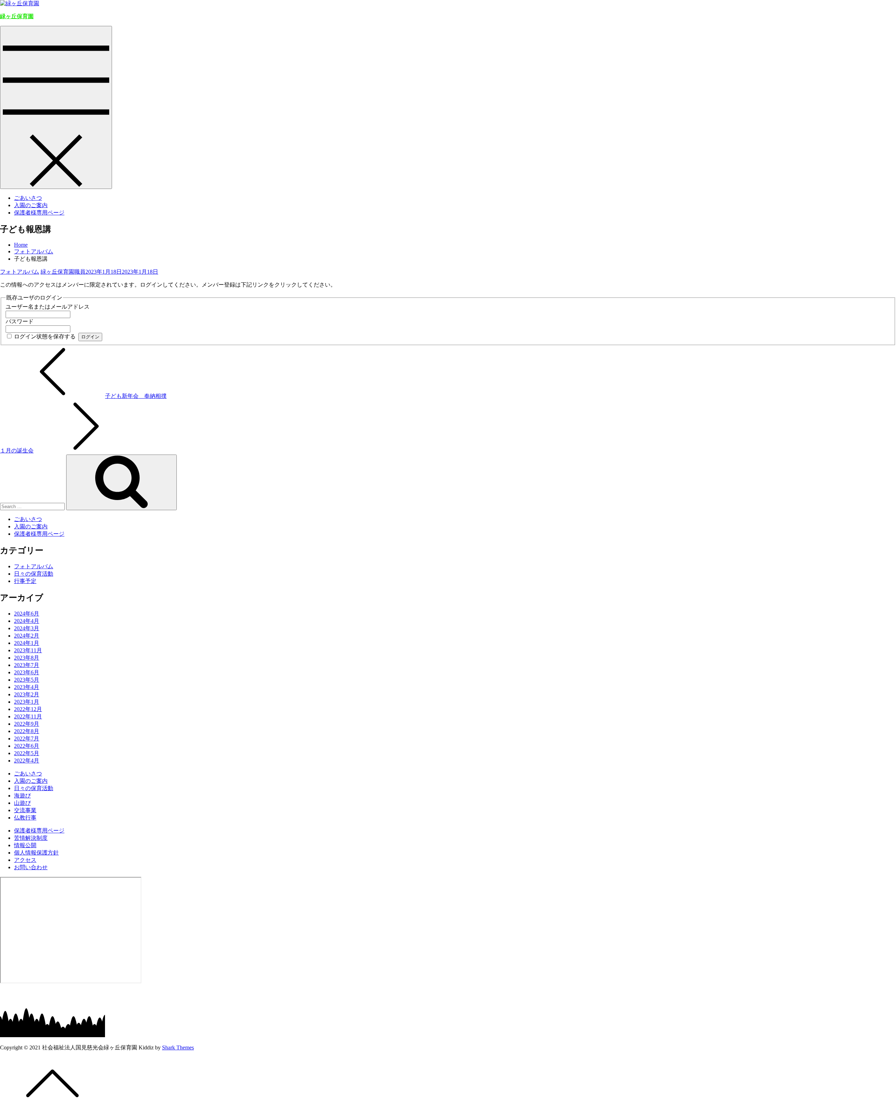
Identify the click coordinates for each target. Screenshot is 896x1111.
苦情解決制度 (31, 838)
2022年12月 (28, 709)
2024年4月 (26, 621)
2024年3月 (26, 628)
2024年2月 (26, 636)
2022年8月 (26, 731)
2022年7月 (26, 738)
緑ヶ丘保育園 (17, 16)
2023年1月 (26, 702)
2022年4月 (26, 761)
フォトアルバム (19, 272)
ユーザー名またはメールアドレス (48, 307)
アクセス (25, 860)
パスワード (20, 321)
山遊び (22, 803)
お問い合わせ (31, 867)
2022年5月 (26, 753)
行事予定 (25, 581)
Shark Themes (178, 1047)
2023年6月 (26, 672)
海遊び (22, 796)
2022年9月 (26, 724)
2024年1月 (26, 643)
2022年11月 (28, 716)
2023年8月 (26, 658)
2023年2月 (26, 694)
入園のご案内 (31, 205)
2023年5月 (26, 680)
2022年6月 (26, 746)
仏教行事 (25, 818)
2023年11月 (28, 650)
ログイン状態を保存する (45, 336)
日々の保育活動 (33, 574)
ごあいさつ (28, 198)
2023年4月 (26, 687)
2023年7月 (26, 665)
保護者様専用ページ (39, 213)
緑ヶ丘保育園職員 (63, 272)
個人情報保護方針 (36, 853)
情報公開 (25, 845)
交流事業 (25, 810)
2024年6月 (26, 614)
